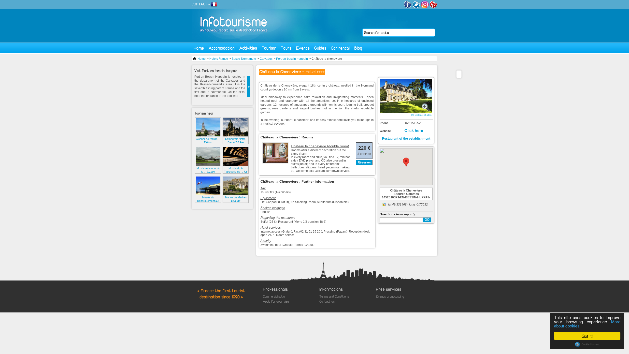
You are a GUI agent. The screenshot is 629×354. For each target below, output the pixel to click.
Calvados (266, 58)
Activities (248, 48)
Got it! (587, 336)
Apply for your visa (276, 301)
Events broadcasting (390, 297)
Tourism (269, 48)
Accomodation (222, 48)
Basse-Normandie (244, 58)
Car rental (340, 48)
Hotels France (218, 58)
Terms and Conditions (334, 297)
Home (199, 48)
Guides (320, 48)
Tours (286, 48)
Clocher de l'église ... (208, 140)
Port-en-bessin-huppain (292, 58)
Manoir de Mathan (235, 199)
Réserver (364, 162)
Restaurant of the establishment (406, 138)
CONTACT (199, 4)
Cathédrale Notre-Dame (235, 140)
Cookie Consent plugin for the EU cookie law (587, 344)
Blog (358, 48)
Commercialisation (274, 297)
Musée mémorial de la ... (208, 170)
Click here (413, 131)
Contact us (327, 301)
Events (303, 48)
